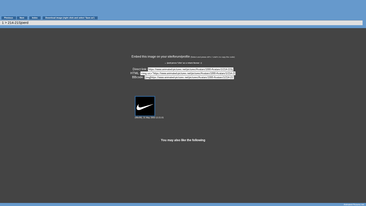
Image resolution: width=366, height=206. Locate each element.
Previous (8, 18)
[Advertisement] (167, 10)
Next (22, 18)
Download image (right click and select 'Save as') (70, 18)
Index (35, 18)
